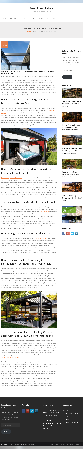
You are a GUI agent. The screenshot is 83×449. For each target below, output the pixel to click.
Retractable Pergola (20, 76)
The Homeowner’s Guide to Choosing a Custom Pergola (71, 103)
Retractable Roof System (70, 422)
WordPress (30, 444)
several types (45, 212)
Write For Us (77, 444)
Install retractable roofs (70, 413)
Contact (69, 444)
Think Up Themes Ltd (13, 444)
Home (29, 31)
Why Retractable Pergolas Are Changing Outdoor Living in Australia (72, 150)
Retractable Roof (47, 76)
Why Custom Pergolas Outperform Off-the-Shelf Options (72, 197)
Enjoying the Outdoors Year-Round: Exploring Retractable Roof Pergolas (28, 72)
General (65, 410)
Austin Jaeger (7, 76)
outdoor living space (41, 238)
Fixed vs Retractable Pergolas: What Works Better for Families (70, 174)
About (63, 444)
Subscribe (67, 77)
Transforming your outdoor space (11, 178)
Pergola (65, 416)
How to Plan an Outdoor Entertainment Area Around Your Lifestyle (71, 127)
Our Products (55, 444)
